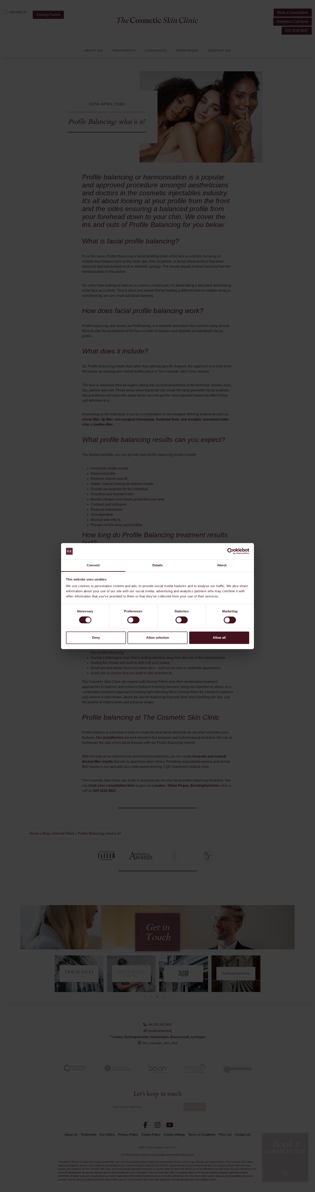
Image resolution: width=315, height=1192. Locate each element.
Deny (96, 638)
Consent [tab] (93, 565)
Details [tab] (157, 565)
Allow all (219, 638)
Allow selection (157, 638)
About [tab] (221, 565)
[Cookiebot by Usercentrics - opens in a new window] (230, 551)
